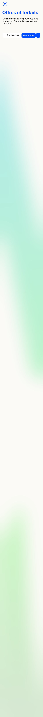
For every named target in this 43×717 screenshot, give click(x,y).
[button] (31, 35)
